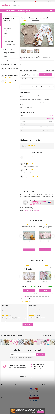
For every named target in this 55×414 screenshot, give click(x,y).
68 (28, 241)
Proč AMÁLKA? (8, 1)
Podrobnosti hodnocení (35, 20)
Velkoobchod (17, 391)
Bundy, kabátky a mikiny (8, 26)
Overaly (5, 25)
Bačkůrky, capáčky (7, 20)
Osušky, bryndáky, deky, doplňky (9, 53)
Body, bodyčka (6, 23)
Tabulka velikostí (4, 389)
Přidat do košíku (46, 74)
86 (33, 241)
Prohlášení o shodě (18, 394)
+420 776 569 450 (38, 369)
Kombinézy (6, 33)
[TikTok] (34, 376)
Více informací (23, 58)
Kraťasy (5, 34)
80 (31, 241)
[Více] (50, 10)
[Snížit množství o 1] (34, 75)
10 (40, 296)
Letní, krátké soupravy (8, 42)
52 (23, 241)
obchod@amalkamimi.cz (39, 364)
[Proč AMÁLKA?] (37, 202)
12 (43, 296)
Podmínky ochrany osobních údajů (7, 396)
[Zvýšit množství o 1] (38, 75)
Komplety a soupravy (7, 39)
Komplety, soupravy (9, 41)
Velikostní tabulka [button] (26, 62)
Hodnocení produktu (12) (33, 86)
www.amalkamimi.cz (37, 210)
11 (42, 296)
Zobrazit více (27, 324)
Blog (16, 396)
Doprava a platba (16, 1)
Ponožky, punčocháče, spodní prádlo (10, 22)
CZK (37, 1)
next (53, 236)
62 (27, 241)
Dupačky (5, 30)
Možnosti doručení (50, 70)
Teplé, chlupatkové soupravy (10, 44)
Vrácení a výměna (4, 391)
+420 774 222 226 (43, 4)
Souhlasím (41, 412)
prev (21, 236)
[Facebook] (29, 376)
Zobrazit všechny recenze (37, 182)
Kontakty (2, 1)
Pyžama (5, 31)
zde (42, 410)
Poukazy (6, 60)
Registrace (51, 1)
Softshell (6, 56)
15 (48, 296)
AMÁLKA (35, 78)
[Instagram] (31, 376)
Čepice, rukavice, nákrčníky (10, 49)
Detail (29, 249)
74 (30, 241)
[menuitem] (9, 10)
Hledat (33, 5)
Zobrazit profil (47, 335)
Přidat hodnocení (37, 152)
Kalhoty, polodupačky (7, 28)
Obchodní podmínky (4, 394)
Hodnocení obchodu (27, 299)
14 (46, 296)
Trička (5, 36)
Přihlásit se (40, 354)
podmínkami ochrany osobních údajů (26, 357)
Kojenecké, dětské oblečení (10, 18)
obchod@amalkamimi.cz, (27, 210)
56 (25, 241)
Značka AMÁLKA (42, 86)
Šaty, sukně (6, 38)
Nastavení (33, 412)
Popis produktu (23, 86)
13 (45, 296)
